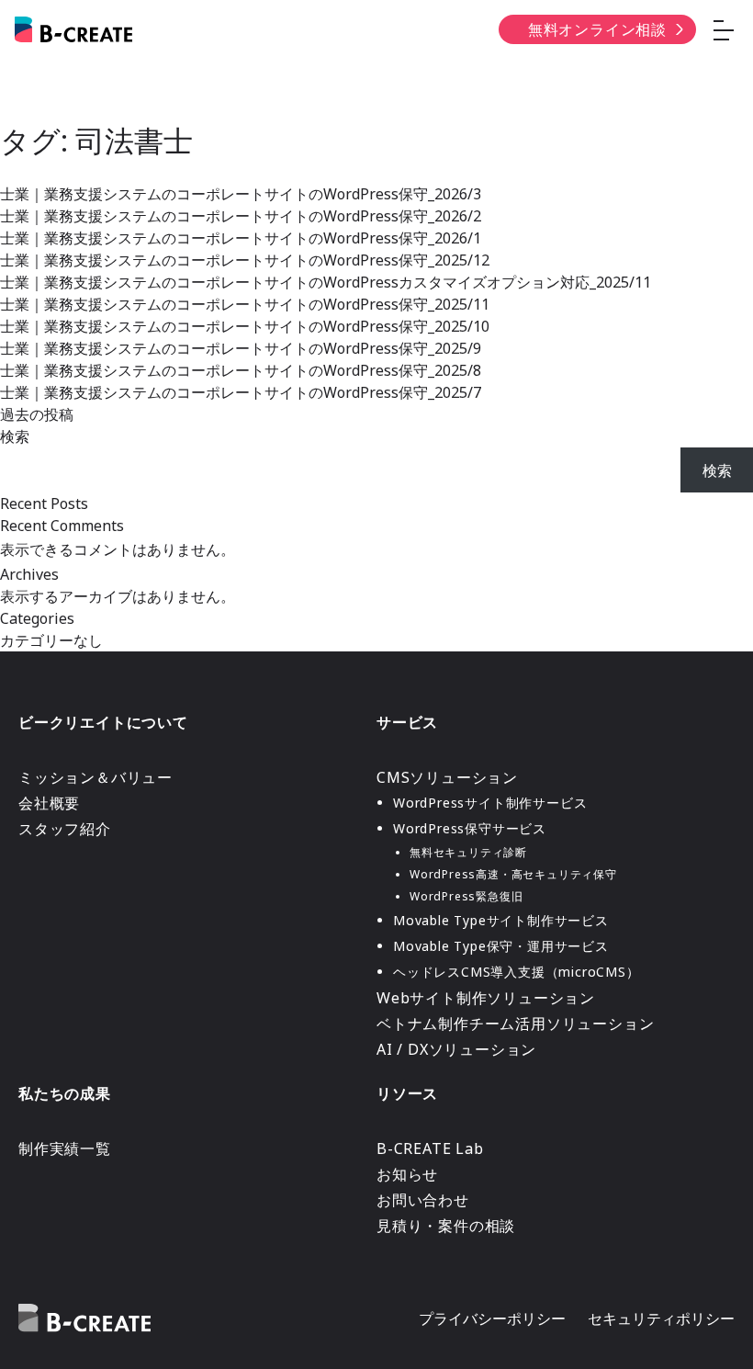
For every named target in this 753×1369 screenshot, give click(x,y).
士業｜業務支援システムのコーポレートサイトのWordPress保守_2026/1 (240, 238)
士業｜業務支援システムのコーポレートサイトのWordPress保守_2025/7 (240, 392)
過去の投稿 (36, 414)
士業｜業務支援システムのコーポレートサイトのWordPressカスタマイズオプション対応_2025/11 (325, 282)
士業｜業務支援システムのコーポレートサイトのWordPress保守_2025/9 (240, 348)
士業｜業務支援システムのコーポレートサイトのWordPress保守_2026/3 (240, 194)
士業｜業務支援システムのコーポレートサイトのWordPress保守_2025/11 (244, 304)
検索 (14, 436)
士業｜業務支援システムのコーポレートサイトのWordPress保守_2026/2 (240, 216)
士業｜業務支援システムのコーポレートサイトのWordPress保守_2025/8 (240, 370)
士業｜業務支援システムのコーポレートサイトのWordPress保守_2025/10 (244, 326)
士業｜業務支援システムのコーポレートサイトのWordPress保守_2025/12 (244, 260)
